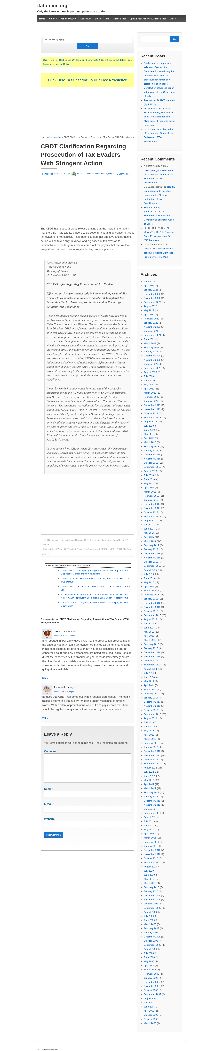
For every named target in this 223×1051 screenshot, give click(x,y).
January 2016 (151, 598)
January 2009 (151, 932)
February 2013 (151, 743)
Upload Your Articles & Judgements (148, 19)
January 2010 (151, 891)
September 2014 (152, 664)
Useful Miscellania (50, 1050)
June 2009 (149, 920)
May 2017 (149, 532)
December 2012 (152, 751)
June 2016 (149, 578)
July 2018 (149, 475)
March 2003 (150, 1023)
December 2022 (152, 294)
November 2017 (152, 508)
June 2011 (149, 825)
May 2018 (149, 483)
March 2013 (150, 739)
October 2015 (151, 611)
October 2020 (151, 364)
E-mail (48, 803)
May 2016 (149, 582)
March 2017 (150, 541)
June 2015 (149, 627)
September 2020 (152, 368)
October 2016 (151, 561)
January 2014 (151, 697)
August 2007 (150, 998)
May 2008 (149, 961)
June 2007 (149, 1006)
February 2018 (151, 496)
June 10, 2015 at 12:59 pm (64, 635)
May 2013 (149, 730)
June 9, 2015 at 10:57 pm (64, 692)
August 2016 (150, 570)
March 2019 (150, 442)
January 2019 (151, 450)
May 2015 (149, 631)
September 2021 (152, 335)
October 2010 (151, 858)
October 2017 (151, 512)
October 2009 (151, 903)
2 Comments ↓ (123, 174)
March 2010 (150, 883)
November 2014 (152, 656)
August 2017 (150, 520)
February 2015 (151, 644)
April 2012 (149, 784)
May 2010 (149, 879)
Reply (45, 678)
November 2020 (152, 360)
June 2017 (149, 528)
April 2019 (149, 438)
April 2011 (149, 833)
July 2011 (149, 821)
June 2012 (149, 776)
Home (42, 19)
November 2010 (152, 854)
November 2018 (152, 458)
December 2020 (152, 355)
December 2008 (152, 936)
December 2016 (152, 553)
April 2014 (149, 685)
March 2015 (150, 640)
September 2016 (152, 566)
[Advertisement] (87, 112)
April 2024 (149, 285)
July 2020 (149, 376)
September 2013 (152, 714)
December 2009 (152, 895)
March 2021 (150, 343)
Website (49, 819)
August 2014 (150, 669)
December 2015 (152, 603)
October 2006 (151, 1015)
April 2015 (149, 636)
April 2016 (149, 586)
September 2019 (152, 417)
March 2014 (150, 689)
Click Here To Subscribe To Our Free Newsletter (87, 80)
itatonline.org (52, 5)
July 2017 (149, 524)
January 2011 (151, 846)
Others (173, 19)
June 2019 (149, 430)
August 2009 (150, 912)
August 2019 (150, 421)
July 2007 (149, 1002)
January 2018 (151, 500)
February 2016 (151, 594)
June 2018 (149, 479)
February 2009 (151, 928)
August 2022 (150, 306)
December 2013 (152, 701)
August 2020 (150, 372)
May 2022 (149, 310)
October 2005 (151, 1019)
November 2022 (152, 298)
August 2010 (150, 866)
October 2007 (151, 990)
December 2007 (152, 982)
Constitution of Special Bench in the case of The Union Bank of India (159, 92)
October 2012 (151, 759)
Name (47, 789)
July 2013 (149, 722)
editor (79, 174)
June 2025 (149, 281)
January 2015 (151, 648)
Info (107, 19)
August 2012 (150, 767)
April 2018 (149, 487)
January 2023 (151, 289)
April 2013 (149, 734)
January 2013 (151, 747)
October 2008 (151, 940)
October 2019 (151, 413)
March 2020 (150, 392)
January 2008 (151, 978)
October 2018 (151, 462)
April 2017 (149, 537)
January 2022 (151, 322)
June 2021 (149, 339)
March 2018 (150, 491)
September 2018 (152, 467)
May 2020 (149, 384)
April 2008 (149, 965)
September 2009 (152, 908)
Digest (98, 19)
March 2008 (150, 969)
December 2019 (152, 405)
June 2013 (149, 726)
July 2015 (149, 623)
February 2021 (151, 347)
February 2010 (151, 887)
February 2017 (151, 545)
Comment (51, 751)
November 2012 (152, 755)
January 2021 (151, 351)
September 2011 (152, 813)
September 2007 (152, 994)
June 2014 (149, 677)
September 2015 (152, 615)
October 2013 (151, 710)
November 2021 (152, 327)
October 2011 (151, 809)
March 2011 (150, 837)
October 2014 (151, 660)
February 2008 (151, 973)
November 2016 (152, 557)
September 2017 (152, 516)
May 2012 (149, 780)
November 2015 (152, 607)
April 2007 (149, 1010)
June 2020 (149, 380)
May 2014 (149, 681)
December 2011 (152, 800)
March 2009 (150, 924)
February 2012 (151, 792)
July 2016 (149, 574)
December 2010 (152, 850)
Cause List (85, 19)
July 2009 (149, 916)
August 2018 (150, 471)
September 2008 (152, 945)
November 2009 (152, 899)
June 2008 (149, 957)
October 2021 (151, 331)
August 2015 (150, 619)
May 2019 (149, 434)
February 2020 (151, 397)
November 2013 (152, 706)
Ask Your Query (68, 19)
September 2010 (152, 862)
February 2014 (151, 693)
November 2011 (152, 805)
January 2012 (151, 796)
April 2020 (149, 388)
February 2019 (151, 446)
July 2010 (149, 870)
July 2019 (149, 425)
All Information (54, 137)
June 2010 (149, 875)
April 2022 (149, 314)
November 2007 (152, 986)
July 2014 (149, 673)
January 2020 (151, 401)
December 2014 (152, 652)
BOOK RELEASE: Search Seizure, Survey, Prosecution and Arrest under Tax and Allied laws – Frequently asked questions (159, 116)
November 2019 (152, 409)
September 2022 (152, 302)
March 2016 (150, 590)
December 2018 (152, 454)
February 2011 (151, 842)
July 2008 (149, 953)
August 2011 (150, 817)
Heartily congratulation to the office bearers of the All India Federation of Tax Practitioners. (159, 195)
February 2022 (151, 318)
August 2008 (150, 949)
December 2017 (152, 504)
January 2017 (151, 549)
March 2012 (150, 788)
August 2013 (150, 718)
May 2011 (149, 829)
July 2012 (149, 771)
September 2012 (152, 763)
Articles (53, 19)
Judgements (119, 19)
